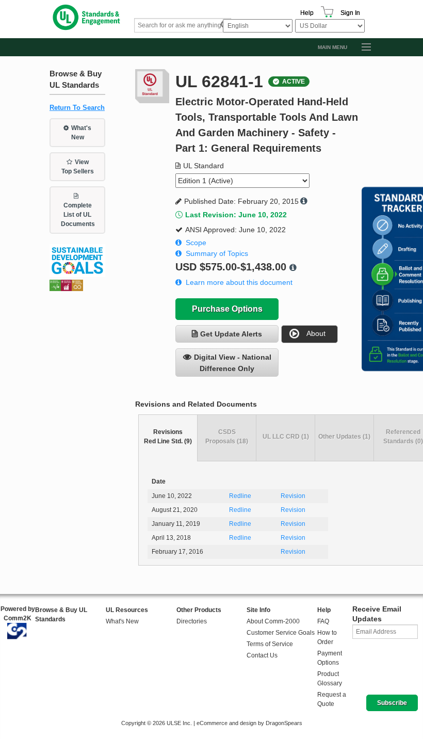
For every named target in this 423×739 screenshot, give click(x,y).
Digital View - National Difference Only (232, 363)
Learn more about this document (239, 282)
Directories (191, 621)
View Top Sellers (77, 166)
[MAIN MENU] (361, 47)
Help (307, 13)
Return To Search (77, 107)
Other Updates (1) (344, 436)
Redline (240, 496)
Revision (293, 496)
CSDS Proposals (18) (226, 436)
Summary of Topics (217, 253)
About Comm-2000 (273, 621)
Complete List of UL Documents (78, 215)
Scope (196, 242)
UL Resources (127, 610)
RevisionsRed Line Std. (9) (168, 436)
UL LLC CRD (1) (286, 436)
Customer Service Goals (281, 632)
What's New (81, 132)
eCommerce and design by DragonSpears (249, 723)
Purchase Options (227, 308)
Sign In (350, 13)
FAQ (323, 621)
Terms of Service (270, 644)
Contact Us (262, 655)
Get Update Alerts (231, 334)
